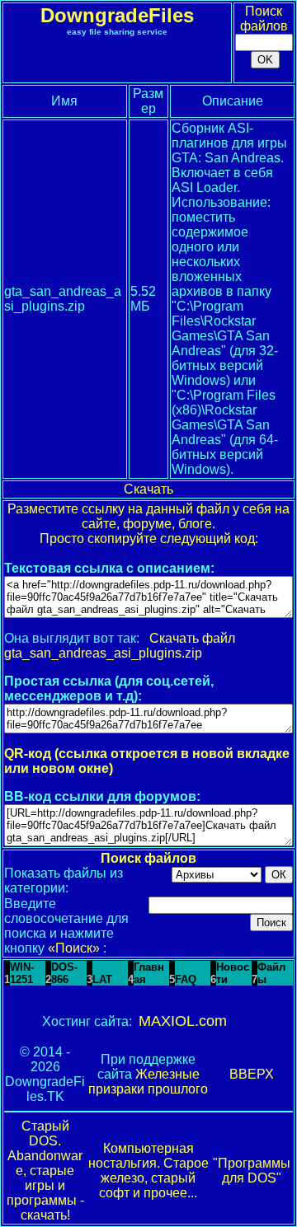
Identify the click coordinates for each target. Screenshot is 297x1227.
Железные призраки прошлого (148, 1081)
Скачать (148, 489)
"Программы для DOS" (251, 1170)
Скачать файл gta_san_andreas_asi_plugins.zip (119, 645)
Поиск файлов (264, 18)
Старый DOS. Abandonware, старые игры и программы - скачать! (45, 1170)
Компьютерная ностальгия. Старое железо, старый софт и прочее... (148, 1170)
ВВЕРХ (251, 1074)
